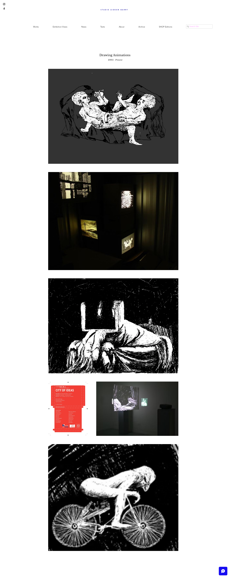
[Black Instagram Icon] (4, 4)
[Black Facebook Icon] (4, 8)
